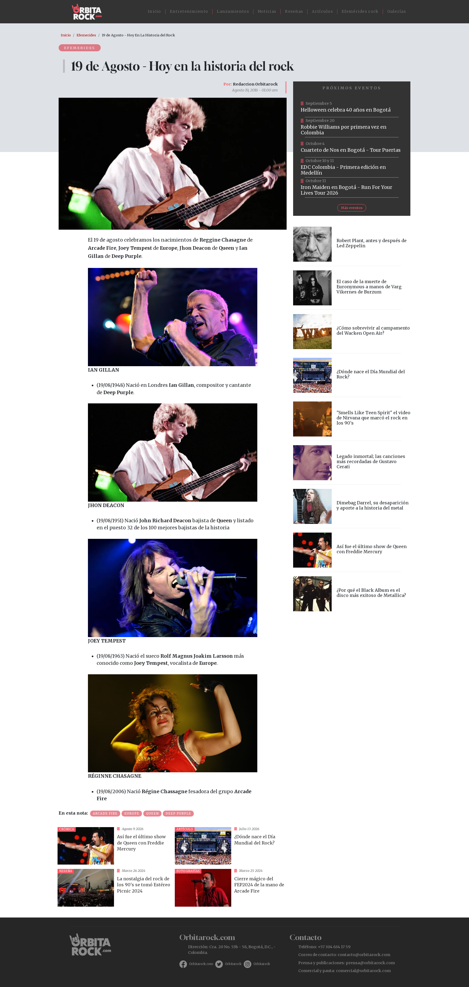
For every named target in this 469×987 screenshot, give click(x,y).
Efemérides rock (360, 11)
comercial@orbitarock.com (363, 970)
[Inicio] (89, 12)
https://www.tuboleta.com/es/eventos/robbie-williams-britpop (351, 127)
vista (114, 846)
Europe (131, 813)
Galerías (396, 11)
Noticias (267, 11)
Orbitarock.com (201, 964)
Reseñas (294, 11)
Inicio (154, 11)
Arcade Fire (105, 813)
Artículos (322, 11)
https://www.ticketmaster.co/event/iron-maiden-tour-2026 (351, 188)
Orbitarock (233, 964)
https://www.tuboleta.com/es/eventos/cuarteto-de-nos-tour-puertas (351, 147)
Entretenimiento (189, 11)
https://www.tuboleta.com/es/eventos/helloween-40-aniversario (351, 107)
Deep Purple (178, 813)
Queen (152, 813)
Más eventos (352, 207)
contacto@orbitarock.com (364, 954)
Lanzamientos (233, 11)
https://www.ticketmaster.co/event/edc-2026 (351, 167)
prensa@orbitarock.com (370, 962)
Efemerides (86, 35)
